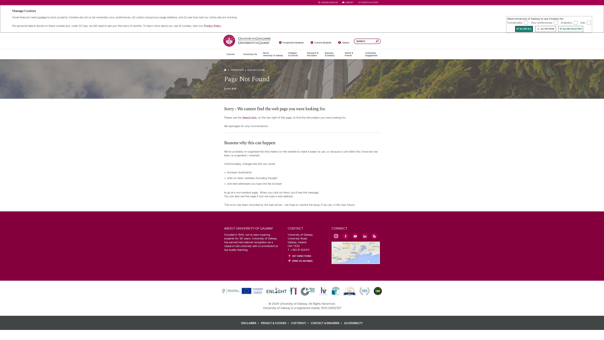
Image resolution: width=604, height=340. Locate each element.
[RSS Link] (374, 236)
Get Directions (301, 256)
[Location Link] (356, 262)
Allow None (547, 29)
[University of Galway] (247, 41)
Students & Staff (368, 2)
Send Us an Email (302, 261)
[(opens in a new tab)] (243, 293)
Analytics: (566, 22)
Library (349, 2)
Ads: (582, 22)
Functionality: (515, 22)
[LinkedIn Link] (365, 236)
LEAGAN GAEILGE (329, 2)
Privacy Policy (212, 25)
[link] (242, 291)
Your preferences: (542, 22)
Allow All (525, 29)
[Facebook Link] (345, 236)
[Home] (225, 70)
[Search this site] (377, 42)
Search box (249, 117)
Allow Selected (572, 29)
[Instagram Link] (336, 236)
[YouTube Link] (355, 236)
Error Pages (237, 70)
